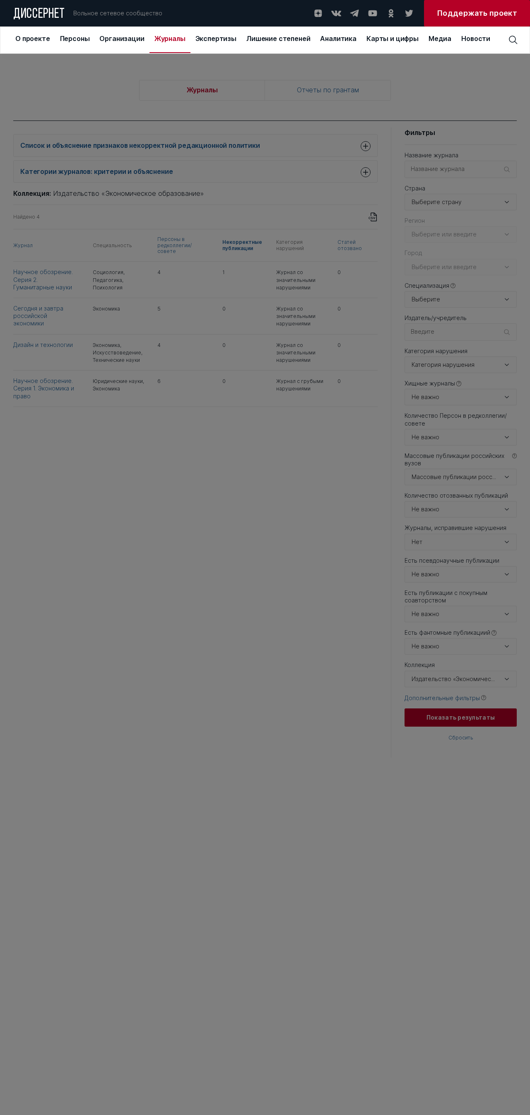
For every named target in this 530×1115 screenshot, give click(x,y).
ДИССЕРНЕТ (39, 14)
